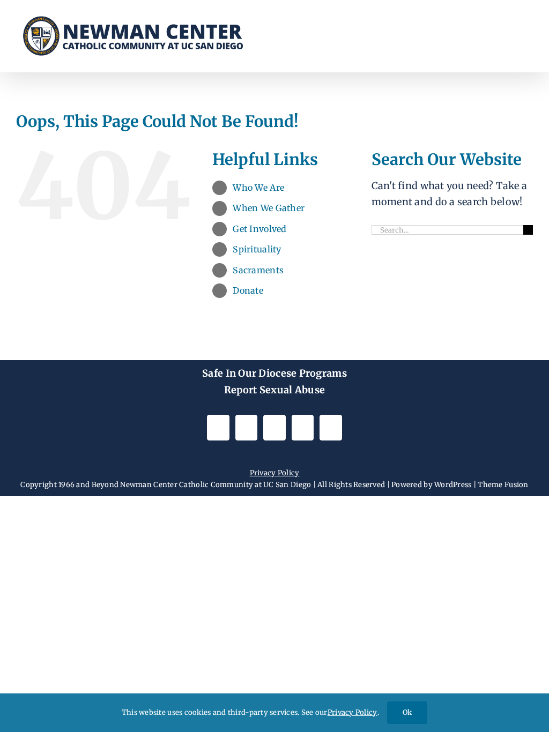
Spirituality (257, 249)
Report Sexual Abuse (274, 390)
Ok (407, 712)
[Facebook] (246, 427)
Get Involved (259, 228)
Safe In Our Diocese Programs (274, 373)
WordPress (452, 484)
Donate (248, 290)
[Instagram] (218, 427)
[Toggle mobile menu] (528, 29)
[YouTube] (274, 427)
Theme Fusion (503, 484)
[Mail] (303, 427)
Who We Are (258, 187)
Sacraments (258, 270)
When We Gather (269, 208)
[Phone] (331, 427)
